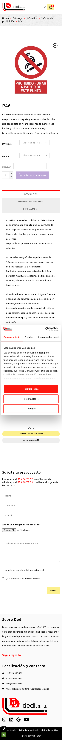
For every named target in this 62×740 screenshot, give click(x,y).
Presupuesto (30, 440)
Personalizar (29, 398)
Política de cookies (49, 730)
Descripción (31, 194)
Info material (31, 209)
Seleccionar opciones (32, 434)
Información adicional (31, 201)
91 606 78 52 (25, 479)
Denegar (31, 408)
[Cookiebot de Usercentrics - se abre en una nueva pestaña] (45, 329)
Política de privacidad (27, 730)
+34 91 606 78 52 (14, 673)
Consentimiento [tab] (11, 337)
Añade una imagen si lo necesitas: (21, 524)
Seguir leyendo (11, 655)
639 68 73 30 (25, 482)
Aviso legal (9, 730)
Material (6, 144)
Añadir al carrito (35, 175)
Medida (5, 156)
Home (5, 18)
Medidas (6, 167)
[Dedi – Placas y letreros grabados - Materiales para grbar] (13, 7)
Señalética (31, 18)
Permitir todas (31, 389)
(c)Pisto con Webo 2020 (31, 736)
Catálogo (17, 18)
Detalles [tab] (29, 337)
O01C (31, 427)
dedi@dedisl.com (14, 683)
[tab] (31, 194)
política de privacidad (34, 570)
